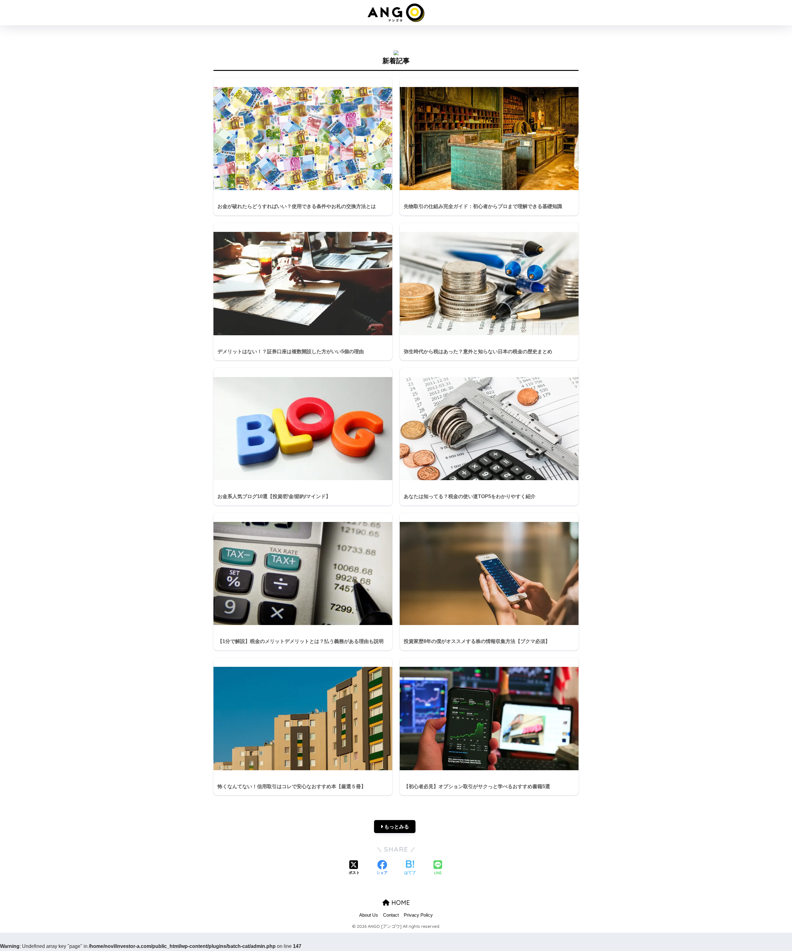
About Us (368, 915)
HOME (400, 902)
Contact (391, 915)
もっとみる (396, 826)
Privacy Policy (418, 915)
